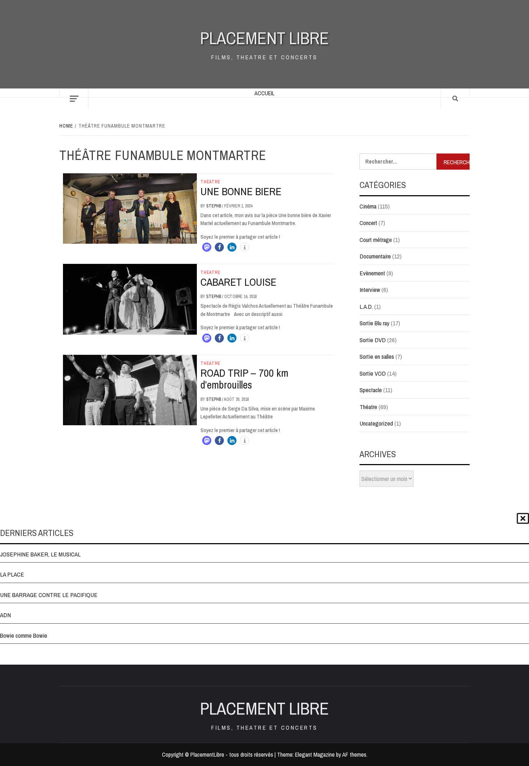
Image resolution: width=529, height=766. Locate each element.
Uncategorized (376, 423)
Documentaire (375, 256)
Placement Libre (264, 38)
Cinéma (368, 206)
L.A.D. (366, 306)
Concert (368, 223)
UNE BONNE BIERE (240, 191)
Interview (370, 289)
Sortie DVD (373, 340)
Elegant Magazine (315, 754)
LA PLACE (12, 574)
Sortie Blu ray (374, 323)
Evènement (372, 273)
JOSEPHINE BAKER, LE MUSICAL (40, 554)
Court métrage (376, 239)
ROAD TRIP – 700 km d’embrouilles (244, 379)
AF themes (354, 754)
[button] (206, 247)
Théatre (210, 182)
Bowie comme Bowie (23, 635)
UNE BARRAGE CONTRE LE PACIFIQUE (49, 595)
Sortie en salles (377, 356)
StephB (214, 206)
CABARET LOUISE (238, 282)
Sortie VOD (373, 373)
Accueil (264, 93)
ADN (5, 615)
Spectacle (371, 390)
